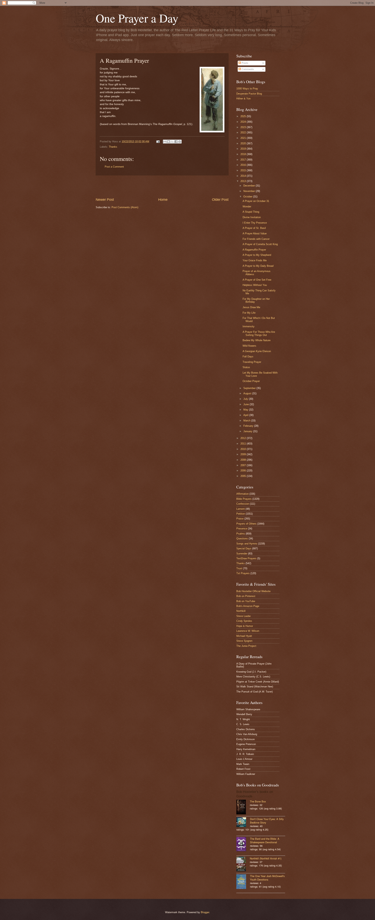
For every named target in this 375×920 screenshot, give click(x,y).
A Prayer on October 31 (256, 201)
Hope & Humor (244, 626)
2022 (243, 132)
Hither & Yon (243, 98)
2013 (243, 181)
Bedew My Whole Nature (257, 340)
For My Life (249, 312)
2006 (243, 470)
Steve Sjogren (244, 640)
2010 (243, 449)
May (246, 409)
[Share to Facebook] (176, 142)
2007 (243, 465)
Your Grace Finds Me (255, 260)
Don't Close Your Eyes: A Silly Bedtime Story (267, 820)
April (246, 415)
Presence (241, 528)
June (246, 404)
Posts (244, 63)
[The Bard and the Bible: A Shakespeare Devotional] (243, 844)
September (249, 388)
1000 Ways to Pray (247, 88)
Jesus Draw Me (251, 307)
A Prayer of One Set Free (257, 279)
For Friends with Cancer (256, 238)
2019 (243, 148)
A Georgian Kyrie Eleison (257, 351)
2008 (243, 459)
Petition (240, 513)
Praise (240, 518)
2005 (243, 476)
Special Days (243, 548)
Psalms (240, 533)
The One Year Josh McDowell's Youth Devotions (267, 877)
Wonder (247, 206)
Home (163, 200)
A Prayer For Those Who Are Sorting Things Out (259, 333)
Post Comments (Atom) (125, 207)
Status (246, 367)
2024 (243, 121)
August (247, 393)
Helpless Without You (255, 285)
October (248, 196)
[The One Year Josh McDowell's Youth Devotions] (243, 882)
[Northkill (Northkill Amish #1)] (243, 864)
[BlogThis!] (169, 142)
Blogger (205, 912)
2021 (243, 138)
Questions (242, 538)
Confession (242, 503)
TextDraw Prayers (246, 558)
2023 (243, 127)
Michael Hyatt (244, 635)
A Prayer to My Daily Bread (258, 265)
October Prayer (251, 381)
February (248, 425)
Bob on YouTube (245, 601)
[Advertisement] (162, 186)
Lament (240, 508)
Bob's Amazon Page (247, 606)
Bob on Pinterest (245, 596)
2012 (243, 438)
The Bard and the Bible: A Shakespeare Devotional (264, 840)
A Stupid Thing (251, 211)
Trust (239, 568)
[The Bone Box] (243, 807)
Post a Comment (114, 166)
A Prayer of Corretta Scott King (260, 244)
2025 (243, 116)
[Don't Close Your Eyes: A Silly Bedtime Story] (243, 822)
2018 (243, 154)
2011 (243, 443)
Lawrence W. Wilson (247, 630)
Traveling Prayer (252, 362)
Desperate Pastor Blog (249, 93)
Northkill (241, 610)
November (249, 191)
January (248, 431)
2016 (243, 164)
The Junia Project (246, 645)
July (246, 398)
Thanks (113, 146)
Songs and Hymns (246, 543)
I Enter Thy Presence (255, 222)
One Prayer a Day (137, 18)
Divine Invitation (252, 217)
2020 (243, 143)
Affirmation (242, 493)
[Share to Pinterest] (180, 142)
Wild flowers (249, 345)
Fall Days (248, 356)
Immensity (248, 326)
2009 (243, 454)
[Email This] (165, 142)
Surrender (241, 553)
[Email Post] (158, 141)
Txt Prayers (243, 573)
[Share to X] (172, 142)
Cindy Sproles (244, 620)
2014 (243, 175)
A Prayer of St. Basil (254, 228)
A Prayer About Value (255, 233)
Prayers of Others (246, 523)
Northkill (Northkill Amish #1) (265, 858)
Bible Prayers (244, 498)
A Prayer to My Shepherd (257, 254)
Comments (247, 69)
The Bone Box (258, 801)
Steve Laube (243, 616)
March (247, 420)
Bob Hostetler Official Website (253, 591)
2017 (243, 159)
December (249, 185)
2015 (243, 170)
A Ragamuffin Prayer (254, 249)
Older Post (220, 200)
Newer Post (105, 200)
